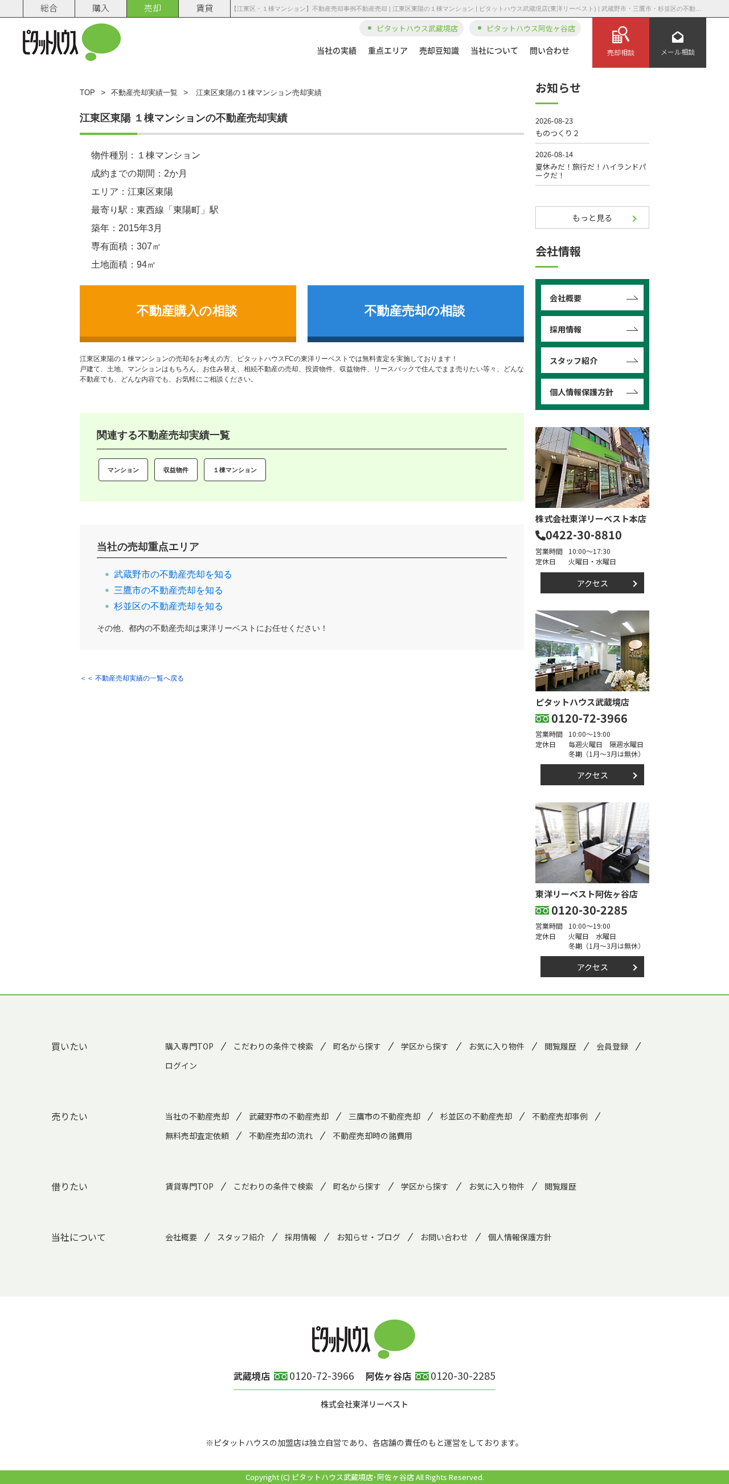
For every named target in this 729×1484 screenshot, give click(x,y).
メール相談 (678, 51)
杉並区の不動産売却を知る (168, 606)
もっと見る (592, 217)
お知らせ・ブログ (368, 1237)
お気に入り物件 (497, 1046)
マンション (123, 469)
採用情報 (565, 329)
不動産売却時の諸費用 (372, 1135)
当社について (494, 50)
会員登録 (612, 1046)
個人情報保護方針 (581, 391)
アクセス (592, 583)
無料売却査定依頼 (197, 1135)
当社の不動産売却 (197, 1116)
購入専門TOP (189, 1046)
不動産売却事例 (560, 1116)
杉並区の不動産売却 (476, 1116)
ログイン (181, 1065)
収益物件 (176, 469)
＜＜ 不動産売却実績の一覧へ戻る (132, 678)
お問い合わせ (444, 1237)
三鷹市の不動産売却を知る (168, 590)
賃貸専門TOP (189, 1186)
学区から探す (425, 1046)
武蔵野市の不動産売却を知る (173, 574)
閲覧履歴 (560, 1046)
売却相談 (620, 52)
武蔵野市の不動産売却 (289, 1116)
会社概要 (565, 298)
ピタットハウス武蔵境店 (417, 28)
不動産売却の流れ (281, 1135)
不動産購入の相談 (187, 311)
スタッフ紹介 (573, 360)
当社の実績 (337, 50)
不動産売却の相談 (414, 311)
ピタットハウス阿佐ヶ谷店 (530, 28)
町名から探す (357, 1046)
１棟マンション (235, 469)
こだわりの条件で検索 (273, 1046)
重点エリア (388, 50)
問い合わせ (550, 50)
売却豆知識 (439, 50)
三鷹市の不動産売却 (384, 1116)
